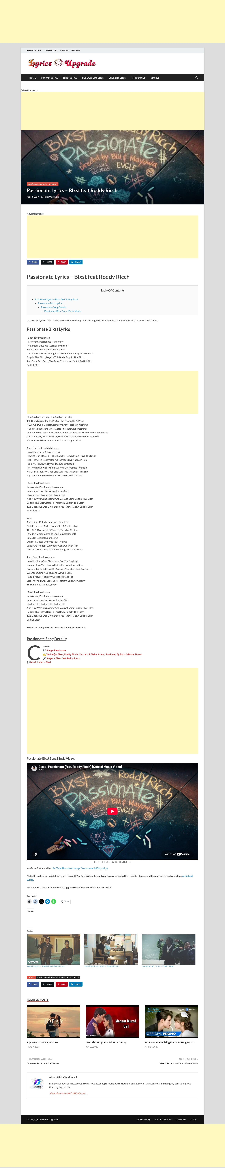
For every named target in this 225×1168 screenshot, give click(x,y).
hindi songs (70, 77)
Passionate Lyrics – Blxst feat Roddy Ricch (57, 299)
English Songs (117, 77)
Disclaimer (181, 1119)
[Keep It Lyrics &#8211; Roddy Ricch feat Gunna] (54, 949)
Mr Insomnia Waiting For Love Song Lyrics (169, 1042)
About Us (64, 50)
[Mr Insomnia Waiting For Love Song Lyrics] (171, 1022)
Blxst (39, 977)
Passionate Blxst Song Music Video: (63, 310)
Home (32, 77)
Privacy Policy (143, 1119)
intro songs (138, 77)
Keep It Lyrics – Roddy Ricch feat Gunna (45, 966)
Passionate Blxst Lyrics (50, 303)
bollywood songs (93, 77)
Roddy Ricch (73, 977)
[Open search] (196, 77)
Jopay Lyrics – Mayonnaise (42, 1042)
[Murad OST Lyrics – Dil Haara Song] (112, 1022)
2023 (30, 184)
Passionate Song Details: (54, 307)
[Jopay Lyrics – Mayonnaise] (53, 1022)
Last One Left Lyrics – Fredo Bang (157, 966)
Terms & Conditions (163, 1119)
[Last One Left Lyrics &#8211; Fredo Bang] (169, 949)
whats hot (53, 184)
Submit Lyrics (52, 50)
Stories (155, 77)
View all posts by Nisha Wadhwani (68, 1093)
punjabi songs (49, 77)
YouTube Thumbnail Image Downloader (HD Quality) (80, 868)
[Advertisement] (92, 21)
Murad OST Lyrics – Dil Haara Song (106, 1042)
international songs (54, 977)
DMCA (193, 1119)
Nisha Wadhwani (51, 197)
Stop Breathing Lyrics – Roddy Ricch (101, 966)
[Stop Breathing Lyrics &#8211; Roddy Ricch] (111, 949)
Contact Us (76, 50)
